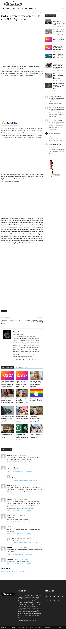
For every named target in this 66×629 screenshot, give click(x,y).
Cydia (9, 311)
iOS (35, 8)
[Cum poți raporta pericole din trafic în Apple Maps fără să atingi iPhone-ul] (22, 375)
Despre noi (14, 627)
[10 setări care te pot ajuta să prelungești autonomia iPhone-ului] (7, 393)
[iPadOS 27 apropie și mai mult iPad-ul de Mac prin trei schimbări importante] (36, 375)
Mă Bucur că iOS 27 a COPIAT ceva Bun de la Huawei (7, 436)
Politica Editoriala (23, 627)
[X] (30, 359)
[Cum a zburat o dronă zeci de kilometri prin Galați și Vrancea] (48, 31)
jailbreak (4, 313)
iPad (28, 311)
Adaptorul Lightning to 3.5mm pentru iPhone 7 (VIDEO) (34, 321)
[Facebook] (14, 359)
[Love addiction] (55, 177)
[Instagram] (17, 359)
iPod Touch (38, 311)
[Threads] (58, 600)
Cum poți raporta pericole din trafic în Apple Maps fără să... (58, 48)
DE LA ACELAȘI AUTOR (21, 367)
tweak (9, 313)
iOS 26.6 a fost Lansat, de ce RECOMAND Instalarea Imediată (36, 436)
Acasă (2, 12)
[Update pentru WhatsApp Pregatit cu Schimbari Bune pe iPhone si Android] (36, 410)
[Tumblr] (27, 359)
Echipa (53, 627)
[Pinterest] (23, 359)
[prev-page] (2, 443)
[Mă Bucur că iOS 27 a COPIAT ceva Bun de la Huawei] (7, 428)
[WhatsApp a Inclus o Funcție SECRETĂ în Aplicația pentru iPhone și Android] (22, 428)
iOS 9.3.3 (23, 311)
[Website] (33, 359)
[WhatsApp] (50, 600)
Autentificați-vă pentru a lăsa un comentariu (19, 461)
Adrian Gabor (8, 22)
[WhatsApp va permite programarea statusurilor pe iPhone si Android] (22, 393)
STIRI (3, 8)
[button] (63, 8)
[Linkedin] (20, 359)
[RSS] (58, 596)
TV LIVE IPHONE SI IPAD (17, 8)
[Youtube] (36, 359)
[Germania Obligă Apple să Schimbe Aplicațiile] (36, 393)
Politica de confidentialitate (35, 627)
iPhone (31, 8)
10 (42, 22)
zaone (14, 476)
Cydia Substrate (9, 12)
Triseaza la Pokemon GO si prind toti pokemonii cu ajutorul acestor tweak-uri (11, 322)
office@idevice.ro (31, 621)
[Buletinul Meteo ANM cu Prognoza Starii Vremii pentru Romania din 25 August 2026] (48, 21)
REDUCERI (8, 8)
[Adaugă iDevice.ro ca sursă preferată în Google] (22, 123)
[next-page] (5, 443)
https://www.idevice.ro (18, 334)
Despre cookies (47, 627)
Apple (25, 8)
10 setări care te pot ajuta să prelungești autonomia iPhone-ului (7, 400)
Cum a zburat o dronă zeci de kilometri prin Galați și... (58, 31)
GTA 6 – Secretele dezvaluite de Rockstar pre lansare (56, 134)
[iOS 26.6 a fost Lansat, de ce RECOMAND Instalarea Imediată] (36, 428)
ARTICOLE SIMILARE (7, 367)
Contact (59, 627)
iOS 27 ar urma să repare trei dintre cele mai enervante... (58, 39)
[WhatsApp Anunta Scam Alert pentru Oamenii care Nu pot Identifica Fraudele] (7, 410)
